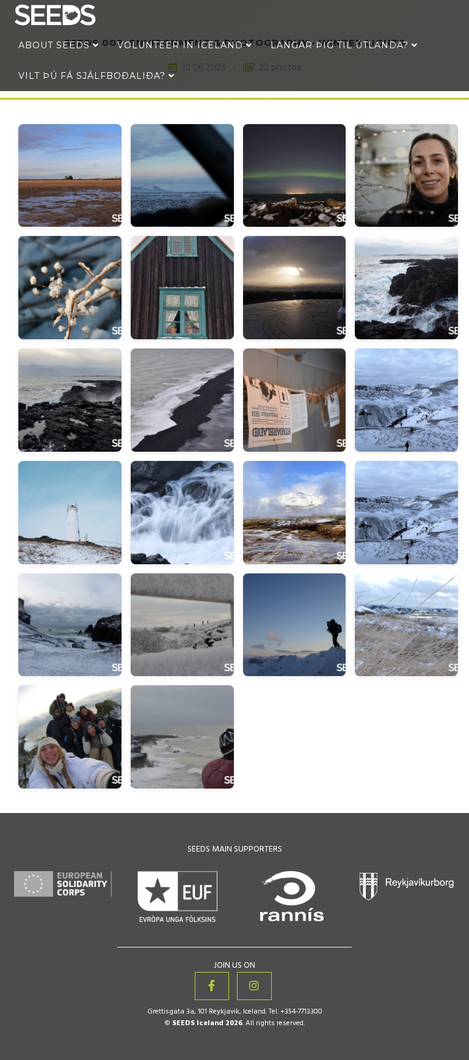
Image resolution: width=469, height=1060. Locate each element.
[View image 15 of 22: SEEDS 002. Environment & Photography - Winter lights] (294, 512)
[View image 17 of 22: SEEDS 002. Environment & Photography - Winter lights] (70, 625)
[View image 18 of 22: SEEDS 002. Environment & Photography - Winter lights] (182, 625)
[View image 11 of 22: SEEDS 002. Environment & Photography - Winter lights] (294, 400)
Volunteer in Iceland (181, 45)
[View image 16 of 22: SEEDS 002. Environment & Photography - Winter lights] (406, 512)
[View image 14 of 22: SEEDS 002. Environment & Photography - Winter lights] (182, 512)
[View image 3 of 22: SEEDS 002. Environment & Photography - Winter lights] (294, 175)
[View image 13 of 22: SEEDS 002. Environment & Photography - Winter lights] (70, 512)
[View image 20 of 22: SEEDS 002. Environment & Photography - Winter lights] (406, 625)
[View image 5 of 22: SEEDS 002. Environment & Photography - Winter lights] (70, 287)
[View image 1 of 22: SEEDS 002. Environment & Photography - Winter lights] (70, 175)
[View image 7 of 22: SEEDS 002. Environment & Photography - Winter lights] (294, 287)
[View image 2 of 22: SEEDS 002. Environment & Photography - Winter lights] (182, 175)
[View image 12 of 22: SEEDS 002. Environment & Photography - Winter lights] (406, 400)
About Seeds (55, 45)
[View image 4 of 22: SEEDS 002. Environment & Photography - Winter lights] (406, 175)
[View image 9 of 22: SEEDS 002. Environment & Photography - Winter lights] (70, 400)
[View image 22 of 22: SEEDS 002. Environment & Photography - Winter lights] (182, 737)
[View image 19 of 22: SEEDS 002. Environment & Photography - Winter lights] (294, 625)
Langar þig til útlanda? (341, 45)
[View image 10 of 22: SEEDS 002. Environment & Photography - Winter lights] (182, 400)
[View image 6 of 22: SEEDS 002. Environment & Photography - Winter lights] (182, 287)
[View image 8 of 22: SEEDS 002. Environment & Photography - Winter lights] (406, 287)
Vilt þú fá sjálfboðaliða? (93, 75)
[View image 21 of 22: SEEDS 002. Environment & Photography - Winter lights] (70, 737)
